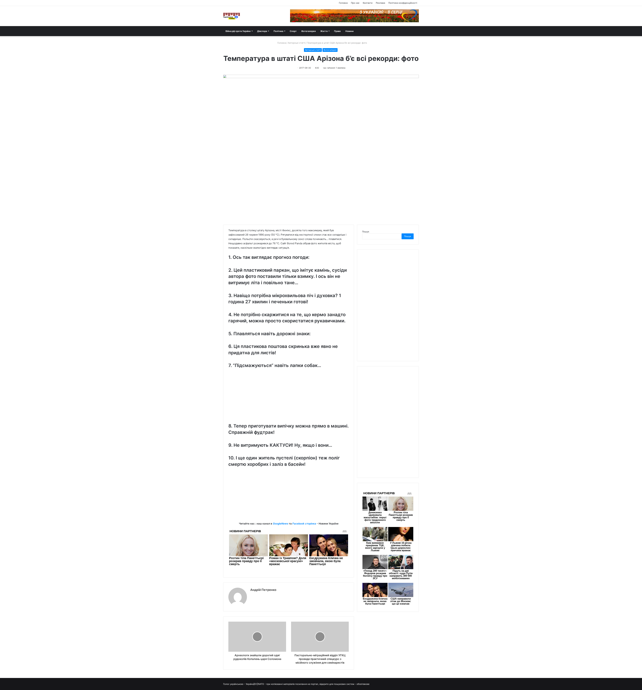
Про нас (355, 3)
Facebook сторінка (304, 523)
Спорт (293, 31)
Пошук (365, 231)
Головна (343, 3)
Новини (349, 31)
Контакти (367, 3)
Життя (324, 31)
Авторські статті (296, 42)
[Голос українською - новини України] (231, 16)
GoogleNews (280, 523)
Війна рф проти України (238, 31)
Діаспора (262, 31)
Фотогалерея (308, 31)
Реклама (380, 3)
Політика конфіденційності (402, 3)
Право (337, 31)
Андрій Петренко (263, 590)
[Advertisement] (288, 398)
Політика (278, 31)
